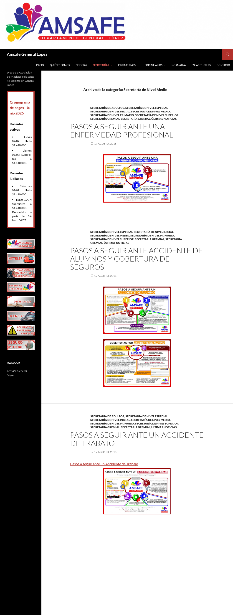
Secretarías (101, 65)
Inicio (40, 65)
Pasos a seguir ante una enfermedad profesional (121, 130)
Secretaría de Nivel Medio (150, 111)
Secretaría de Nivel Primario (112, 115)
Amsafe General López (27, 54)
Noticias (81, 65)
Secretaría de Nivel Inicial (110, 111)
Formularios (153, 65)
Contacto (223, 65)
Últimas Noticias (164, 118)
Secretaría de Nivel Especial (146, 107)
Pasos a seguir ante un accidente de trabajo (137, 439)
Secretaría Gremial (105, 118)
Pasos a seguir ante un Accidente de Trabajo (104, 464)
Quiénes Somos (60, 65)
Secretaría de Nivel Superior (157, 115)
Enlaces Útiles (201, 65)
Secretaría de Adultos (107, 107)
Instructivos (127, 65)
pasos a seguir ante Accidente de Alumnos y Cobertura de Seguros (136, 259)
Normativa (179, 65)
